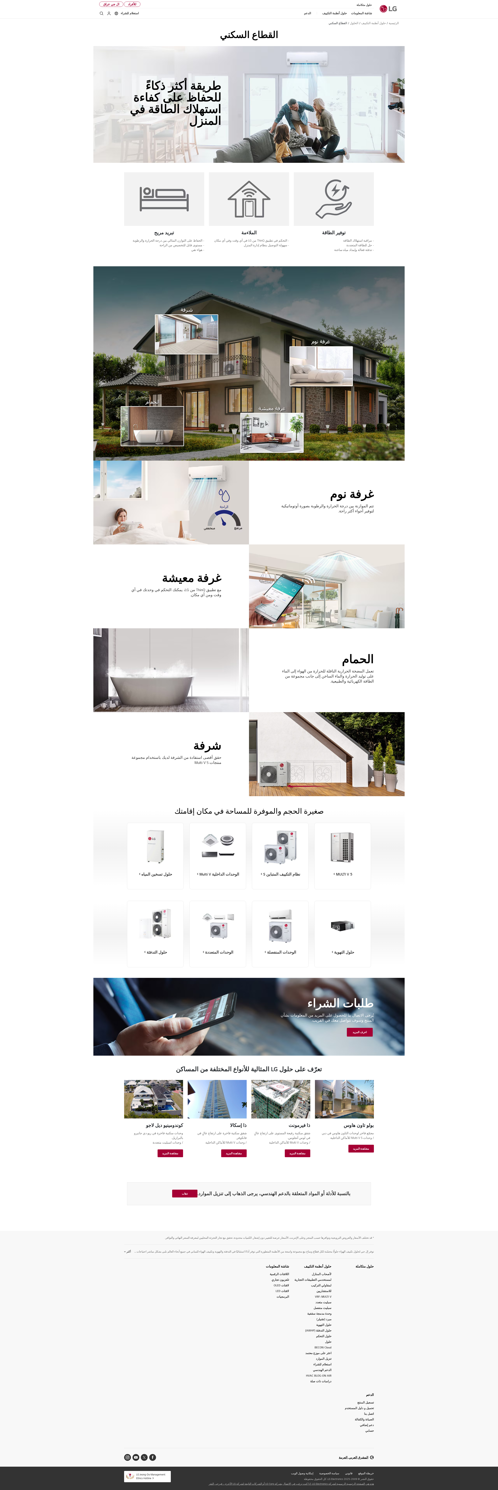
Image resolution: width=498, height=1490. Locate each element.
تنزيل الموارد (323, 1358)
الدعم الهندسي (322, 1370)
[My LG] (109, 13)
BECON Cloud (323, 1347)
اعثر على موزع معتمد (318, 1353)
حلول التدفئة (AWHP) (318, 1330)
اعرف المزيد (360, 1032)
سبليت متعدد (323, 1302)
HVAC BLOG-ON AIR (318, 1375)
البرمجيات (283, 1296)
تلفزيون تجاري (280, 1279)
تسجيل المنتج (365, 1402)
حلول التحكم (323, 1336)
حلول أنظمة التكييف (317, 1266)
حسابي (369, 1430)
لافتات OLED (281, 1285)
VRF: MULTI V (323, 1296)
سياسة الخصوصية (329, 1473)
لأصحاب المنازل (321, 1274)
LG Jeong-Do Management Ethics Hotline (150, 1476)
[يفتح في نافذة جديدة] (152, 1457)
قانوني (348, 1473)
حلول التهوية (323, 1325)
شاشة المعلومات (277, 1266)
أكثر (128, 1251)
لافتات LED (282, 1291)
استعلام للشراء (130, 13)
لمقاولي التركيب (321, 1285)
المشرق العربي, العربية (353, 1457)
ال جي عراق (111, 4)
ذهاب (185, 1193)
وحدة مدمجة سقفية (319, 1313)
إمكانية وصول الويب (302, 1473)
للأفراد (132, 4)
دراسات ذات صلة (320, 1381)
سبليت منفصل (322, 1308)
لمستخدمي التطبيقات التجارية (313, 1279)
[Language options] (116, 13)
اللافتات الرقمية (279, 1274)
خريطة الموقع (366, 1473)
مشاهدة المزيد (361, 1148)
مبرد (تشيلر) (324, 1319)
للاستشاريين (324, 1291)
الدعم (370, 1395)
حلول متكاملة (364, 5)
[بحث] (101, 13)
